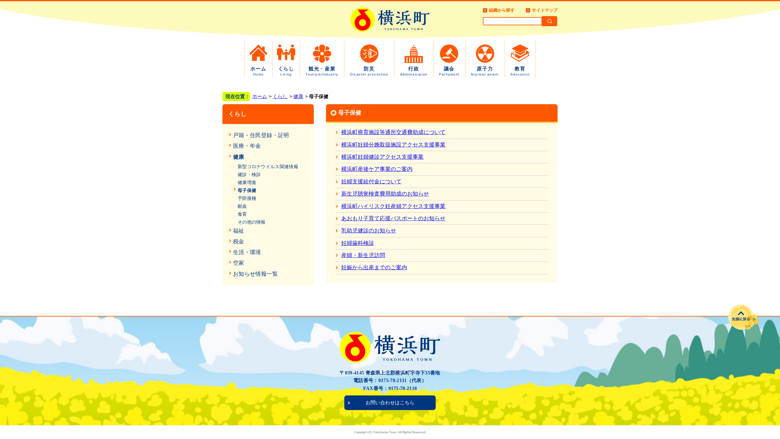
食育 (242, 214)
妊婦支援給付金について (371, 182)
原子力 (485, 71)
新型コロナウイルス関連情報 (268, 166)
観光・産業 (322, 71)
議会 (449, 71)
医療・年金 (247, 146)
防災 (369, 71)
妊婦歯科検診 (357, 243)
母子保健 (247, 190)
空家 (238, 263)
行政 (413, 71)
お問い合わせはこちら (390, 402)
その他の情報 (252, 222)
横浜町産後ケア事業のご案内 (377, 169)
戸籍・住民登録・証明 (261, 135)
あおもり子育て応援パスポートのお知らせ (393, 218)
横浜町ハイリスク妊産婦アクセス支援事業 (393, 206)
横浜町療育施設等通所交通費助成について (393, 132)
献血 (242, 206)
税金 (238, 242)
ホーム (258, 71)
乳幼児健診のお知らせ (368, 231)
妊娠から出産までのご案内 (374, 267)
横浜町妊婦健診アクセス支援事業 (382, 157)
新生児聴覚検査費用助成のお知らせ (385, 194)
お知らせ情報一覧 (255, 274)
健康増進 (247, 182)
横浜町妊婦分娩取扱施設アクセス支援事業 (393, 145)
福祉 (238, 231)
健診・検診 (249, 174)
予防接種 (247, 198)
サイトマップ (545, 10)
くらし (286, 71)
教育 (520, 71)
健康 (298, 96)
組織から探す (502, 10)
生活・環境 (247, 252)
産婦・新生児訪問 (363, 255)
